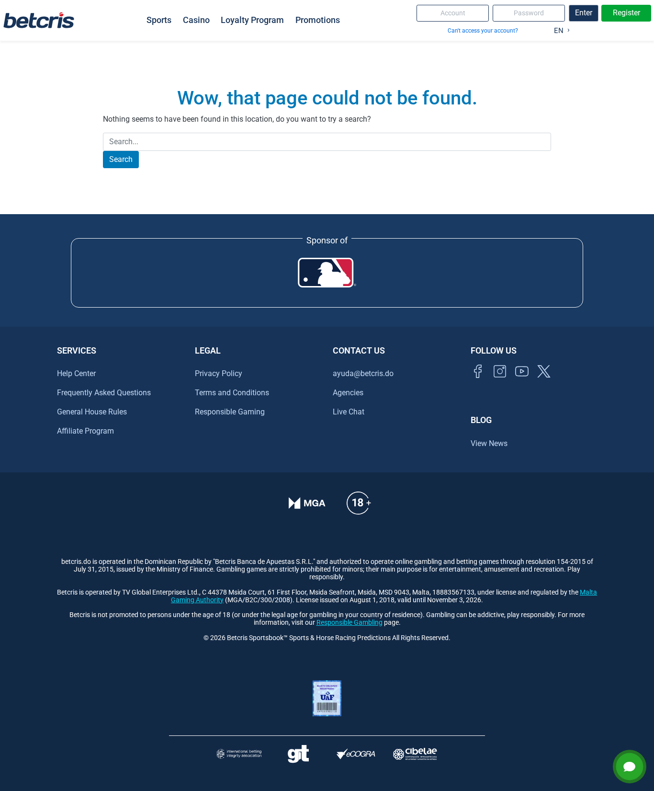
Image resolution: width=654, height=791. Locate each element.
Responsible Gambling (349, 623)
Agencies (348, 392)
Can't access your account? (483, 30)
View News (489, 443)
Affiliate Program (85, 431)
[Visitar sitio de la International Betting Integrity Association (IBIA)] (239, 754)
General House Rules (92, 411)
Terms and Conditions (232, 392)
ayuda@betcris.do (363, 373)
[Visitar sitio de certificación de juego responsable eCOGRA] (356, 754)
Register (626, 12)
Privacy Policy (218, 373)
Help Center (76, 373)
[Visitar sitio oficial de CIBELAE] (415, 754)
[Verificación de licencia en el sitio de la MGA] (307, 509)
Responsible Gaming (230, 411)
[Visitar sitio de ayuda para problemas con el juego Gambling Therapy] (298, 754)
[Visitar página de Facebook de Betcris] (478, 382)
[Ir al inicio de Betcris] (500, 382)
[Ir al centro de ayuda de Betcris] (359, 509)
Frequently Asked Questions (104, 392)
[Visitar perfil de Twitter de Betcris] (544, 382)
